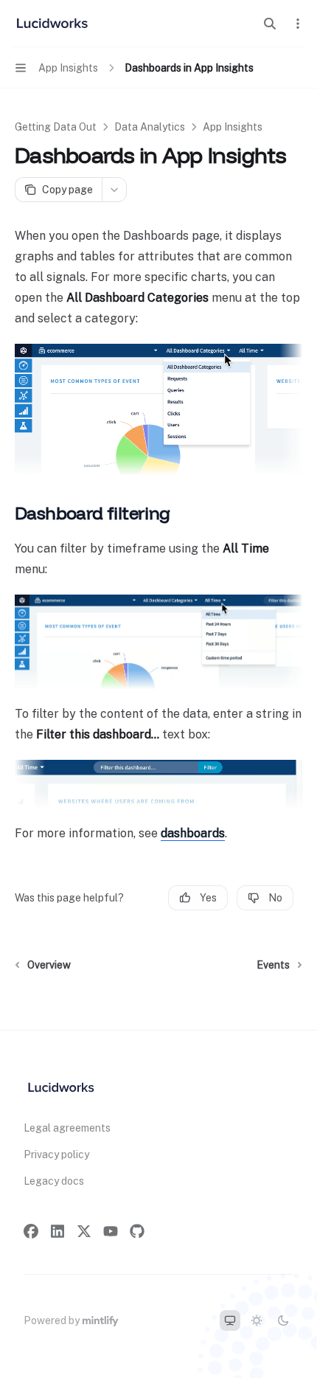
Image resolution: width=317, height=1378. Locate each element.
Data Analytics (149, 127)
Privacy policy (56, 1154)
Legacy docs (54, 1181)
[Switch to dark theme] (283, 1320)
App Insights (232, 127)
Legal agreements (67, 1128)
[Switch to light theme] (256, 1320)
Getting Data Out (56, 127)
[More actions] (297, 23)
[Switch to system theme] (230, 1320)
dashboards (193, 833)
